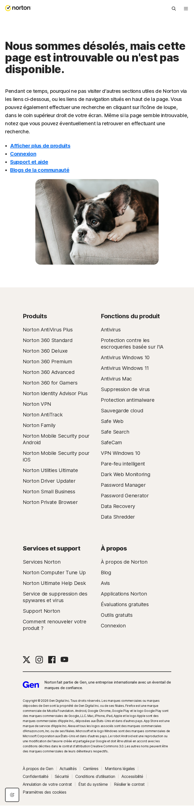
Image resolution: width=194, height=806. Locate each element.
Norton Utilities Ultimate (50, 470)
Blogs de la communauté (39, 170)
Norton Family (39, 425)
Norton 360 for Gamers (50, 383)
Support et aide (29, 162)
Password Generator (125, 496)
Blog (106, 572)
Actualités (68, 769)
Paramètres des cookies (44, 792)
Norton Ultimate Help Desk (54, 583)
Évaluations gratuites (125, 604)
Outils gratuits (117, 615)
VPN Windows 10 (120, 453)
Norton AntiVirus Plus (48, 330)
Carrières (91, 769)
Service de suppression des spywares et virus (55, 597)
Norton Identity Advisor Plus (55, 393)
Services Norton (42, 562)
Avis (105, 583)
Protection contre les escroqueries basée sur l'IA (132, 343)
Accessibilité (132, 776)
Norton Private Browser (50, 502)
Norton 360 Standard (47, 340)
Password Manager (123, 485)
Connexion (23, 154)
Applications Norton (124, 594)
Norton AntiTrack (42, 415)
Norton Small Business (49, 492)
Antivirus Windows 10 (125, 357)
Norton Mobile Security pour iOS (56, 456)
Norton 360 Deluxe (45, 351)
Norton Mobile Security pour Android (56, 439)
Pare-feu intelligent (123, 464)
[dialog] (12, 795)
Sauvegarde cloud (122, 411)
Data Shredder (118, 517)
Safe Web (112, 421)
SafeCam (111, 442)
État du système (93, 784)
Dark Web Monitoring (125, 474)
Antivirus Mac (116, 379)
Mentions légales (120, 769)
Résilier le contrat (129, 784)
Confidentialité (35, 776)
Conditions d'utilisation (95, 776)
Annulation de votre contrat (47, 784)
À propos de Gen (38, 769)
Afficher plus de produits (40, 146)
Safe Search (115, 432)
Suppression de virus (125, 389)
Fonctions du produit (130, 316)
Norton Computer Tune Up (54, 572)
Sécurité (62, 776)
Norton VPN (37, 404)
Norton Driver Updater (49, 481)
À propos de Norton (124, 562)
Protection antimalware (127, 400)
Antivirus (110, 330)
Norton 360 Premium (47, 361)
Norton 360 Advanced (48, 372)
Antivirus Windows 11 (125, 368)
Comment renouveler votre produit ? (54, 625)
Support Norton (41, 611)
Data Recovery (118, 506)
